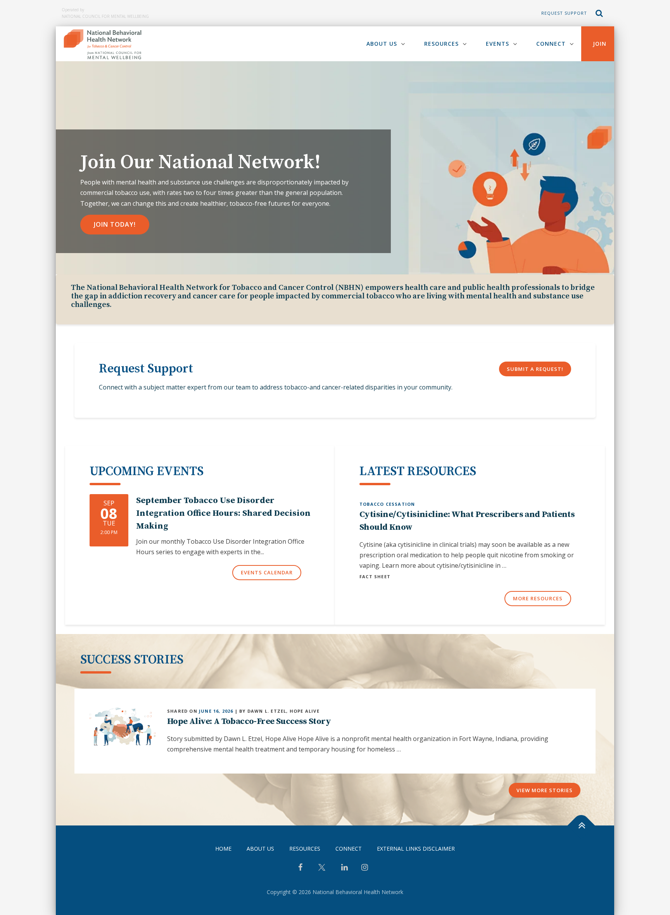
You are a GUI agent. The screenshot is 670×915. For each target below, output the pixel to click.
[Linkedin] (344, 868)
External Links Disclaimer (416, 848)
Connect (551, 43)
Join (599, 43)
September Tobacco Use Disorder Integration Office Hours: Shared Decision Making (223, 513)
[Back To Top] (581, 825)
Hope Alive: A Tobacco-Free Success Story (249, 721)
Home (223, 848)
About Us (381, 43)
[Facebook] (300, 868)
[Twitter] (322, 870)
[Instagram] (364, 868)
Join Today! (115, 224)
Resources (441, 43)
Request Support (564, 13)
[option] (335, 167)
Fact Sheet (374, 576)
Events (497, 43)
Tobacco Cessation (387, 504)
